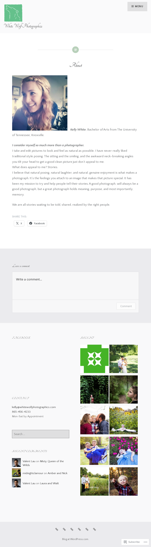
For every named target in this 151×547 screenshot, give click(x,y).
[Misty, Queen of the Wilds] (94, 390)
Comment (126, 306)
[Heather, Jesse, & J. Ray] (94, 421)
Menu (139, 6)
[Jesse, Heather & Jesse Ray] (123, 482)
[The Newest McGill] (94, 482)
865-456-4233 (21, 411)
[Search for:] (40, 434)
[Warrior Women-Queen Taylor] (123, 390)
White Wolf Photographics (23, 26)
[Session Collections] (94, 359)
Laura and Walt (49, 483)
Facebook (21, 337)
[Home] (57, 529)
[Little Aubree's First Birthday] (123, 421)
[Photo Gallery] (87, 529)
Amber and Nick (57, 473)
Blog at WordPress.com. (75, 539)
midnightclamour (33, 473)
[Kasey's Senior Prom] (94, 452)
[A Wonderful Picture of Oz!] (123, 452)
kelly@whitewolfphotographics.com (34, 407)
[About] (64, 529)
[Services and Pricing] (72, 529)
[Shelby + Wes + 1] (123, 359)
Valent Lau (29, 461)
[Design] (79, 529)
